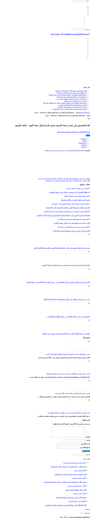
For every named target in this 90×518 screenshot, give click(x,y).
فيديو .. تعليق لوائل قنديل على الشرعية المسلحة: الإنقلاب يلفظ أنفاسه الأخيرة (68, 354)
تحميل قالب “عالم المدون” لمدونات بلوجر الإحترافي (68, 466)
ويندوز (84, 51)
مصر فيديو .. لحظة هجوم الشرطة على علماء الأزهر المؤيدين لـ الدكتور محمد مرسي (64, 178)
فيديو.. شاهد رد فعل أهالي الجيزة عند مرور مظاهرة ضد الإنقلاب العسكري (69, 413)
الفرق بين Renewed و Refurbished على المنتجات (72, 105)
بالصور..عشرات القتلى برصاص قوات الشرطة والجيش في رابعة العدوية (67, 181)
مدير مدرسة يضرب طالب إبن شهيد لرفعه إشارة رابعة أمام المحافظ (67, 299)
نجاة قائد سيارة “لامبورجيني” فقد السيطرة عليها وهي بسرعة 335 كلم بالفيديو (63, 215)
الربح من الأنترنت (81, 47)
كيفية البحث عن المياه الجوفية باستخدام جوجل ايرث (71, 99)
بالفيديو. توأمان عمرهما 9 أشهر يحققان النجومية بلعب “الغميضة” (68, 207)
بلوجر (84, 40)
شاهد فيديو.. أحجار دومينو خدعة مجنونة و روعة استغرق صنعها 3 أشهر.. (66, 265)
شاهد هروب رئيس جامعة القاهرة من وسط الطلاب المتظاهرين (68, 316)
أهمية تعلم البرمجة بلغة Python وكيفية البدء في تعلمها (70, 91)
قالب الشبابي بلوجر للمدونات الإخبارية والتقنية (70, 474)
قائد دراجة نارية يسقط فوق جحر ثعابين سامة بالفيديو (72, 223)
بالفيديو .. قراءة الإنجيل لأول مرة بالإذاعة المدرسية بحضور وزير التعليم (66, 333)
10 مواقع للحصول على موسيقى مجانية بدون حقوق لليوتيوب (69, 192)
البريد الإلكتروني (85, 444)
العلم (73, 150)
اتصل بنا (83, 7)
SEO (85, 45)
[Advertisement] (45, 73)
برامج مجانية (82, 49)
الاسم (88, 440)
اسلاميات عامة (81, 14)
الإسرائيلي (83, 150)
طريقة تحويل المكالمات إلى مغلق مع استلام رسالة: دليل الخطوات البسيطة (64, 103)
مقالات (84, 58)
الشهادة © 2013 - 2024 (66, 517)
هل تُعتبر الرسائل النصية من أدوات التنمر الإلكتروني (71, 107)
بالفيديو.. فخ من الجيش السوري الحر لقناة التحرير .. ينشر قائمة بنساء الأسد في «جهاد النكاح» (58, 282)
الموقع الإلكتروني (85, 447)
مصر (50, 150)
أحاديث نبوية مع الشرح (75, 16)
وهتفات (46, 150)
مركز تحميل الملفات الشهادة (77, 12)
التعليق (87, 437)
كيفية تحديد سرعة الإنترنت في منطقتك (75, 101)
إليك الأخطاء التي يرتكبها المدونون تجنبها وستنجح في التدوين (65, 505)
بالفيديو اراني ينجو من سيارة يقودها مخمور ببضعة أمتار (71, 231)
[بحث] (89, 1)
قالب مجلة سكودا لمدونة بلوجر (75, 490)
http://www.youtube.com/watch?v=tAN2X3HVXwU (73, 132)
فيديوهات (82, 112)
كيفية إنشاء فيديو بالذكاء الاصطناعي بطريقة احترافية (71, 97)
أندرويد (84, 54)
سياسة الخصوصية (80, 9)
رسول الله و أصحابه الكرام (74, 21)
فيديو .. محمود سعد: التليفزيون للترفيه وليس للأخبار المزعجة (72, 393)
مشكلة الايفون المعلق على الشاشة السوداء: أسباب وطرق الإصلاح (67, 95)
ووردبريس (83, 43)
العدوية (78, 150)
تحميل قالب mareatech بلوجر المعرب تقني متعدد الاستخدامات (65, 482)
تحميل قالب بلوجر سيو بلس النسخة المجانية (71, 497)
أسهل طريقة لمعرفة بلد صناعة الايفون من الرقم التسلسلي (69, 109)
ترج (66, 150)
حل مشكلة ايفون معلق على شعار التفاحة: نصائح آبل (71, 93)
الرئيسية (83, 38)
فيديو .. (58, 150)
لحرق (53, 150)
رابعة (63, 150)
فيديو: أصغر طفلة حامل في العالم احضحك (75, 200)
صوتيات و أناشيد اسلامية (75, 25)
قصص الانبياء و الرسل (76, 23)
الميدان (70, 150)
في (61, 150)
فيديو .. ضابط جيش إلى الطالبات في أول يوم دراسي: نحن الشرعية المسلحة (68, 374)
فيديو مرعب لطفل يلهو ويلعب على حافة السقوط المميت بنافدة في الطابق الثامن (62, 248)
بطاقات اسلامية (78, 18)
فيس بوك (83, 56)
